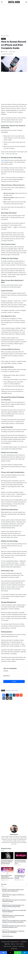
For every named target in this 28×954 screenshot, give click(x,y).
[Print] (10, 698)
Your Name (6, 670)
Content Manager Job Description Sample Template (20, 877)
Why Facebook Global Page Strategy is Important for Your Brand (7, 877)
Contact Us (14, 946)
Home (3, 35)
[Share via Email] (7, 698)
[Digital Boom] (14, 2)
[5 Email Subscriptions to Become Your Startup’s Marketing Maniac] (7, 855)
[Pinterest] (17, 695)
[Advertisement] (14, 20)
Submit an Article (7, 946)
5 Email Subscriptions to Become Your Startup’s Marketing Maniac (7, 862)
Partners (21, 944)
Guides (7, 35)
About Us (13, 944)
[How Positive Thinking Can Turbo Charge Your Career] (21, 855)
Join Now (14, 681)
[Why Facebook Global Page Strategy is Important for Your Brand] (7, 870)
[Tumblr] (14, 695)
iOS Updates (8, 690)
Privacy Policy (21, 946)
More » (15, 844)
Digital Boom (24, 941)
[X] (7, 695)
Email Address (6, 675)
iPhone (16, 690)
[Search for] (26, 2)
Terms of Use (14, 948)
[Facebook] (3, 695)
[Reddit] (21, 695)
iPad (12, 690)
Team (17, 944)
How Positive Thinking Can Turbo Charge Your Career (20, 862)
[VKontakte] (3, 698)
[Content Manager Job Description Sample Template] (21, 870)
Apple (2, 160)
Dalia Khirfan (4, 51)
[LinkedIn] (10, 695)
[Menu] (2, 2)
